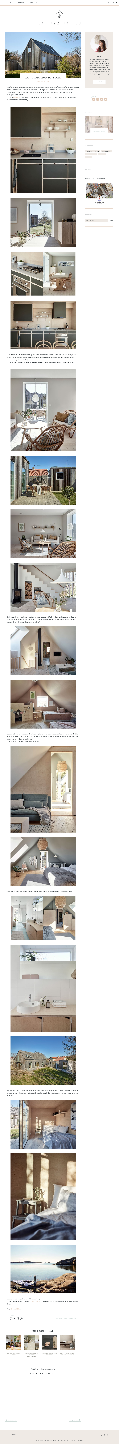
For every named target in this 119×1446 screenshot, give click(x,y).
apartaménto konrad (93, 151)
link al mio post (35, 1301)
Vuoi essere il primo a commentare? (66, 1318)
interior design (91, 154)
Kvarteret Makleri (16, 1309)
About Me (34, 2)
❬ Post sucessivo (11, 1420)
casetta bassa (106, 151)
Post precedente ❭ (75, 1420)
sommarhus (16, 97)
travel (89, 156)
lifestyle (102, 154)
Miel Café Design (77, 1440)
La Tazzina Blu (43, 1440)
